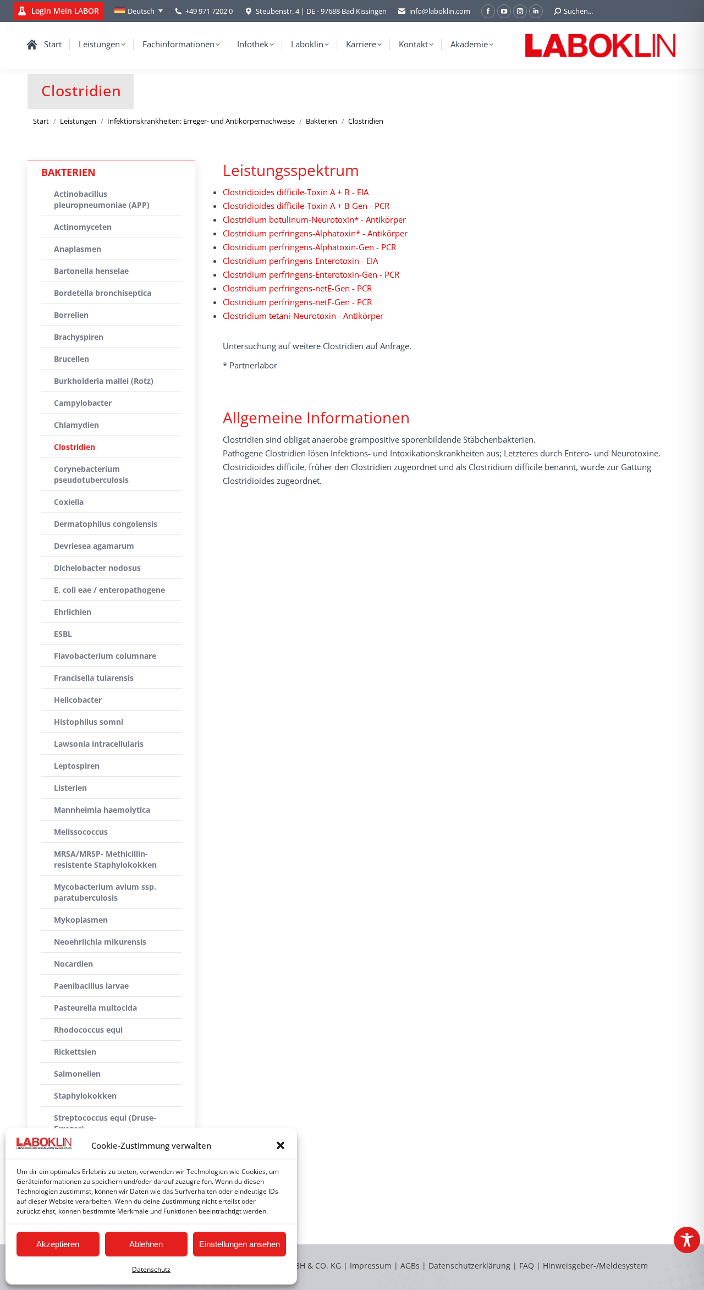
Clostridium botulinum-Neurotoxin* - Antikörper (314, 219)
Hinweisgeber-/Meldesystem (595, 1265)
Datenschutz (151, 1269)
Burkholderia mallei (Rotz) (103, 381)
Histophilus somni (88, 721)
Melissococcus (81, 831)
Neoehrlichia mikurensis (100, 941)
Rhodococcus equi (88, 1029)
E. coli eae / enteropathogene (109, 590)
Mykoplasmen (81, 919)
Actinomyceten (83, 227)
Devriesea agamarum (94, 546)
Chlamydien (76, 425)
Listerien (70, 787)
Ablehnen (146, 1244)
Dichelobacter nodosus (97, 568)
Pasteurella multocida (95, 1007)
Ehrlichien (72, 612)
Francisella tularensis (94, 677)
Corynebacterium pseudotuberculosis (91, 474)
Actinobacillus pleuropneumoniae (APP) (102, 199)
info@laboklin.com (439, 11)
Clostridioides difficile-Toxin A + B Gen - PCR (306, 205)
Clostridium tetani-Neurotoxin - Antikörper (303, 315)
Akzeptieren (57, 1244)
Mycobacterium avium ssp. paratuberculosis (105, 892)
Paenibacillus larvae (91, 985)
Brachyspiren (78, 337)
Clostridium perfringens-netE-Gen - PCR (297, 288)
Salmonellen (77, 1073)
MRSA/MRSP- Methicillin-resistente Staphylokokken (105, 859)
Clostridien (74, 447)
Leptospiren (77, 765)
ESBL (63, 634)
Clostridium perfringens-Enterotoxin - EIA (300, 260)
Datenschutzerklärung (469, 1265)
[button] (280, 1145)
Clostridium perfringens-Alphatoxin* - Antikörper (315, 233)
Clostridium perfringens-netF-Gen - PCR (297, 301)
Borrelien (71, 315)
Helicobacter (78, 699)
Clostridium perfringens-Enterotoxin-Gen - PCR (311, 274)
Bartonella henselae (91, 271)
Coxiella (69, 502)
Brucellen (71, 359)
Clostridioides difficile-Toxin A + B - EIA (296, 191)
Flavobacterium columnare (105, 655)
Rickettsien (75, 1051)
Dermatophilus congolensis (105, 524)
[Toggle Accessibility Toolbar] (687, 1240)
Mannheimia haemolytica (102, 809)
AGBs (411, 1265)
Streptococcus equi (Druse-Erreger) (105, 1123)
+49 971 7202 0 (209, 11)
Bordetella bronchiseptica (102, 293)
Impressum (371, 1265)
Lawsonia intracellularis (99, 743)
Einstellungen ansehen (239, 1244)
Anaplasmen (77, 249)
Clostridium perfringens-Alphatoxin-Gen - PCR (309, 246)
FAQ (526, 1265)
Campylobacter (83, 403)
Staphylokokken (85, 1095)
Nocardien (73, 963)
